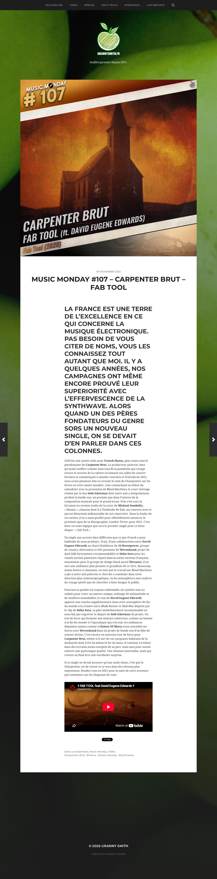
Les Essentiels (79, 751)
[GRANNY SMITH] (108, 39)
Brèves (89, 5)
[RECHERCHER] (173, 5)
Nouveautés (54, 5)
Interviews (132, 5)
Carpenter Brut (75, 755)
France (92, 755)
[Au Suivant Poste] (213, 440)
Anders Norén (116, 854)
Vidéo (74, 5)
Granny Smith (115, 846)
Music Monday (98, 751)
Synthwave (127, 755)
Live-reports (156, 5)
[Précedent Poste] (4, 440)
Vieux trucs (109, 5)
